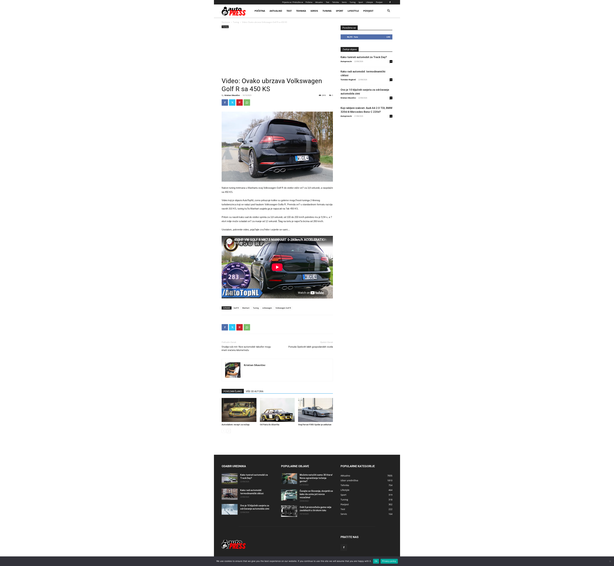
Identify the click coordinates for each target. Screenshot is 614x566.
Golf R (236, 308)
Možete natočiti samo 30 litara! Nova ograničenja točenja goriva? (316, 478)
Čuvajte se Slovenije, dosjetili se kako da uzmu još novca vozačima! (316, 494)
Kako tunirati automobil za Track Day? (364, 57)
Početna (309, 2)
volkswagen (267, 308)
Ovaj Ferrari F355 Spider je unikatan (314, 424)
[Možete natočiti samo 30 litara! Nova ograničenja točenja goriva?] (289, 478)
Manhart (245, 308)
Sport (360, 2)
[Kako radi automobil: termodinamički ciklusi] (230, 494)
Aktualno (319, 2)
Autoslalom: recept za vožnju (235, 424)
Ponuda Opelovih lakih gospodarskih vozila (310, 346)
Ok (376, 561)
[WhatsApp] (247, 102)
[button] (388, 11)
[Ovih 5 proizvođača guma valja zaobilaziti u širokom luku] (289, 511)
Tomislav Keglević (348, 79)
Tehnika (335, 2)
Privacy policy (389, 561)
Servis (344, 2)
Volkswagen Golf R (283, 308)
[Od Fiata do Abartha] (277, 410)
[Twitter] (232, 102)
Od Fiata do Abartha (269, 424)
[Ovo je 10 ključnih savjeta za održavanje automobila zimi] (230, 509)
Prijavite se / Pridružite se (292, 2)
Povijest (379, 2)
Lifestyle (369, 2)
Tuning (352, 2)
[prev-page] (224, 431)
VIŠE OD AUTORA (254, 391)
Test (327, 2)
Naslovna (226, 22)
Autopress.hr (346, 61)
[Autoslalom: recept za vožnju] (239, 410)
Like (388, 37)
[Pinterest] (239, 102)
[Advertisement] (277, 53)
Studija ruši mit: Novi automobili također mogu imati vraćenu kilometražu (246, 348)
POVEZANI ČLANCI (233, 391)
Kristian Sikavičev (232, 95)
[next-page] (229, 431)
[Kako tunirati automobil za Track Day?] (230, 478)
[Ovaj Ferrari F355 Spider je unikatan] (315, 410)
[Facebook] (390, 2)
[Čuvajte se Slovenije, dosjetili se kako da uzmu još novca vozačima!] (289, 495)
